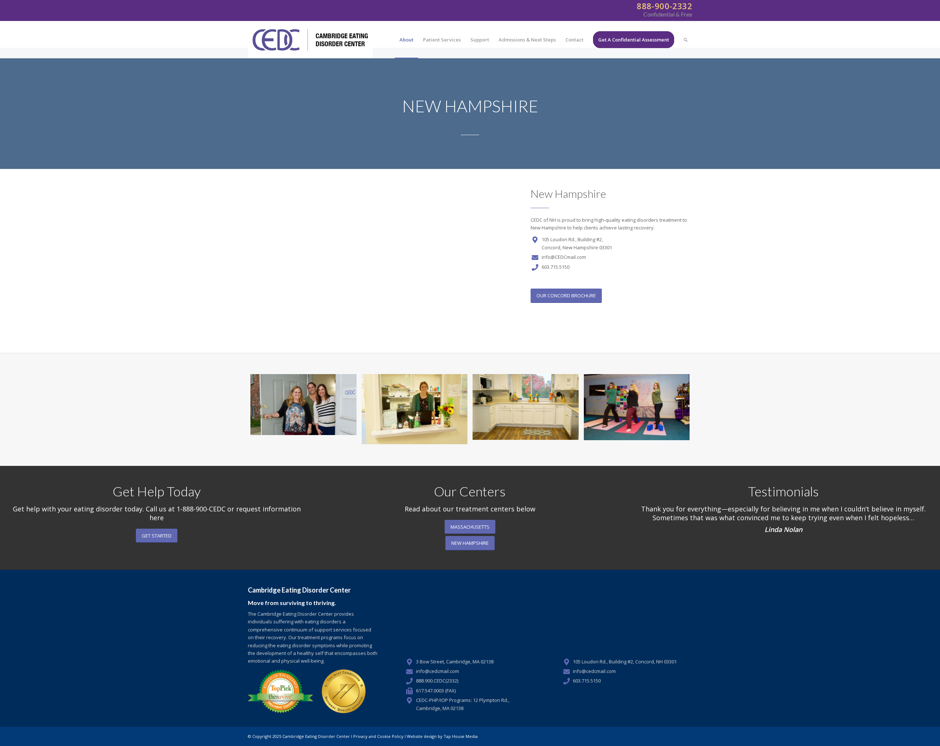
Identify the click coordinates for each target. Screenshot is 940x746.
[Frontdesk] (414, 409)
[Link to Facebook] (664, 736)
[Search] (685, 39)
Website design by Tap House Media (442, 736)
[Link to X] (675, 736)
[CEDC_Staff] (303, 409)
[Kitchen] (525, 409)
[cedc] (310, 39)
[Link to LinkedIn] (686, 736)
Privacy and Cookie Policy (378, 736)
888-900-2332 (663, 5)
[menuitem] (406, 39)
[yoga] (637, 409)
